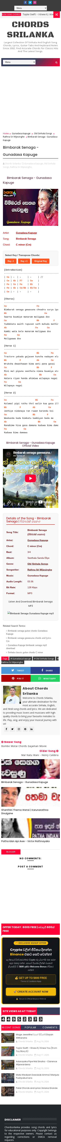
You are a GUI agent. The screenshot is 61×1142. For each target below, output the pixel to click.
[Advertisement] (30, 99)
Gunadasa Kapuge (26, 232)
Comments (49, 1027)
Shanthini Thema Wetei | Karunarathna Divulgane (24, 811)
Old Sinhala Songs (43, 133)
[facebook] (25, 2)
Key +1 (24, 261)
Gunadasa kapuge (21, 133)
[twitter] (30, 2)
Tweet (20, 670)
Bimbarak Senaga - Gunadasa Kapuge (24, 782)
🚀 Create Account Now (31, 991)
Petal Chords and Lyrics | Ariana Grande (37, 1088)
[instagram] (34, 2)
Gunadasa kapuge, (33, 163)
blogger (10, 851)
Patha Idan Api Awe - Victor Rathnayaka (25, 841)
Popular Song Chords (30, 1028)
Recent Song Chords (11, 1028)
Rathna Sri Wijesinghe (14, 136)
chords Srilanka (30, 29)
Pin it (20, 678)
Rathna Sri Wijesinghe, (21, 166)
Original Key (40, 261)
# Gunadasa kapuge (21, 658)
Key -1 (11, 261)
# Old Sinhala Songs (44, 658)
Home (6, 133)
